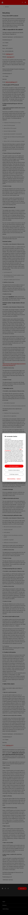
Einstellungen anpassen (14, 474)
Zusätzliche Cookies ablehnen (14, 470)
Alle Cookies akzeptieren (14, 466)
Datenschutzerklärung (11, 478)
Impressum (19, 478)
